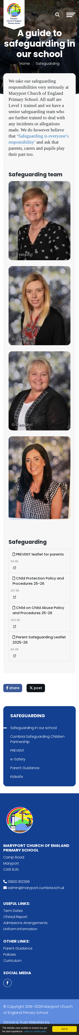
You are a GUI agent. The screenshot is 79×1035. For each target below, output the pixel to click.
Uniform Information (20, 928)
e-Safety (17, 759)
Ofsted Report (15, 916)
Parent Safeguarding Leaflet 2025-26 (39, 640)
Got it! (64, 1028)
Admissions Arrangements (25, 922)
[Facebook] (7, 983)
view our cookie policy (35, 1031)
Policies (9, 954)
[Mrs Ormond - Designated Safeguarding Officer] (39, 220)
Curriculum (12, 960)
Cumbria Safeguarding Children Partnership (37, 739)
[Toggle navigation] (70, 14)
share (13, 687)
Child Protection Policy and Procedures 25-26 (38, 581)
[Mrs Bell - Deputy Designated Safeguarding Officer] (39, 390)
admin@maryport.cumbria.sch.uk (36, 887)
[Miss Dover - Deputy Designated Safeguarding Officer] (39, 477)
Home (25, 63)
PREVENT (17, 750)
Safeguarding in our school (33, 727)
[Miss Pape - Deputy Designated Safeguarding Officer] (39, 305)
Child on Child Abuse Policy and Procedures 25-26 (38, 610)
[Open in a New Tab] (15, 568)
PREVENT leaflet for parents (39, 554)
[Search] (57, 15)
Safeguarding (47, 63)
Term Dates (13, 910)
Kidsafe (16, 776)
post (37, 687)
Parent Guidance (25, 767)
